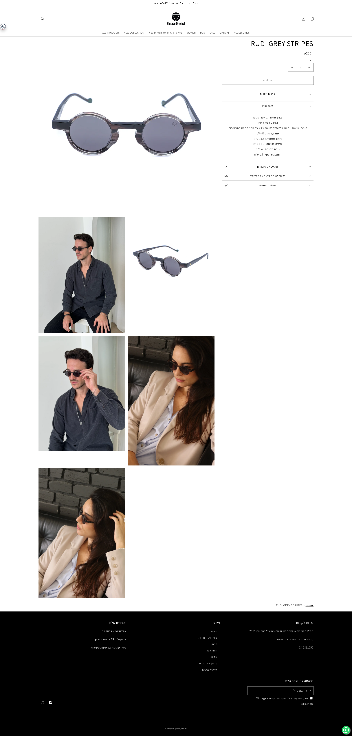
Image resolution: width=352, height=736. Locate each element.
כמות (311, 60)
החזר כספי (211, 650)
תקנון (214, 644)
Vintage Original (172, 729)
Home (310, 605)
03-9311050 (306, 647)
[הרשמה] (309, 691)
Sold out (268, 80)
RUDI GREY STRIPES (289, 605)
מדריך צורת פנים (208, 663)
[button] (42, 19)
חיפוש (214, 631)
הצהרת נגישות (209, 670)
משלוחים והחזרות (208, 637)
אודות (214, 657)
